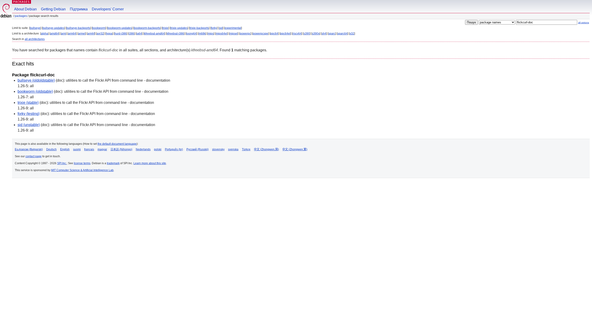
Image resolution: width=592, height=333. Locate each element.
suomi (77, 149)
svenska (233, 149)
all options (583, 22)
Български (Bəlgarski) (29, 149)
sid (221, 28)
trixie (165, 28)
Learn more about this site (149, 163)
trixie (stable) (28, 103)
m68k (202, 33)
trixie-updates (179, 28)
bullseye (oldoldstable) (36, 80)
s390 (307, 33)
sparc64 (342, 33)
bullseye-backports (78, 28)
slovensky (218, 149)
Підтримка (79, 9)
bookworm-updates (120, 28)
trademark (113, 163)
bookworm (98, 28)
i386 (131, 33)
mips (211, 33)
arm (63, 33)
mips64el (221, 33)
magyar (102, 149)
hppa (109, 33)
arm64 (72, 33)
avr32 (100, 33)
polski (157, 149)
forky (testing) (29, 114)
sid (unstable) (29, 125)
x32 (352, 33)
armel (81, 33)
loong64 (191, 33)
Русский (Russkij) (197, 149)
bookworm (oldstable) (35, 91)
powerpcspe (260, 33)
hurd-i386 (120, 33)
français (89, 149)
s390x (316, 33)
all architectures (35, 39)
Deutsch (51, 149)
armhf (91, 33)
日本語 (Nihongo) (121, 149)
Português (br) (174, 149)
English (65, 149)
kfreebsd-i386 (175, 33)
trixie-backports (199, 28)
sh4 (324, 33)
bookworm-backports (147, 28)
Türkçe (246, 149)
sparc (331, 33)
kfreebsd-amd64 (154, 33)
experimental (233, 28)
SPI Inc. (62, 163)
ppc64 (274, 33)
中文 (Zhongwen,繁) (294, 149)
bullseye (35, 28)
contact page (33, 156)
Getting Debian (53, 9)
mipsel (233, 33)
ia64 (139, 33)
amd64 (54, 33)
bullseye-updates (53, 28)
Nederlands (143, 149)
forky (214, 28)
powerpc (245, 33)
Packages (21, 1)
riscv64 (297, 33)
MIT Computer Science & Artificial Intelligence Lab (82, 170)
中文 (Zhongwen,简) (266, 149)
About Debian (25, 9)
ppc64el (285, 33)
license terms (82, 163)
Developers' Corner (108, 9)
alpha (44, 33)
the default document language (117, 143)
